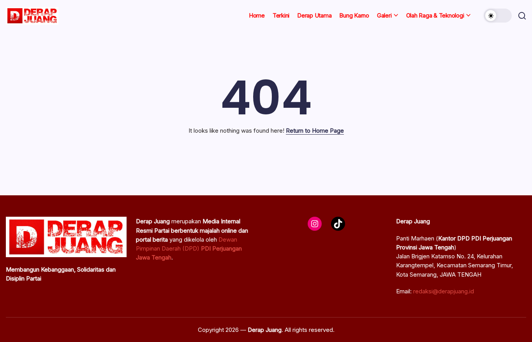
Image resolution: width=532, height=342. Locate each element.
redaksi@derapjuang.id (443, 291)
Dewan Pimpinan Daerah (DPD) (189, 248)
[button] (498, 16)
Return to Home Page (315, 130)
